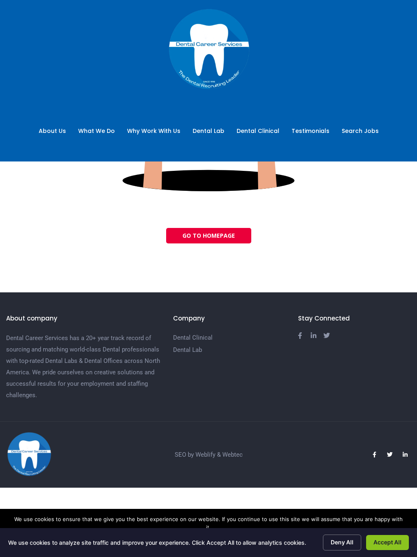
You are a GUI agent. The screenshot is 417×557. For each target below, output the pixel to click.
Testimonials (310, 131)
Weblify (205, 454)
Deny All (342, 542)
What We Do (96, 131)
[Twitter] (389, 454)
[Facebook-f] (374, 454)
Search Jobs (360, 131)
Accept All (387, 542)
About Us (52, 131)
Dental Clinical (258, 131)
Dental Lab (208, 131)
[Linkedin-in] (405, 454)
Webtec (232, 454)
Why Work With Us (153, 131)
